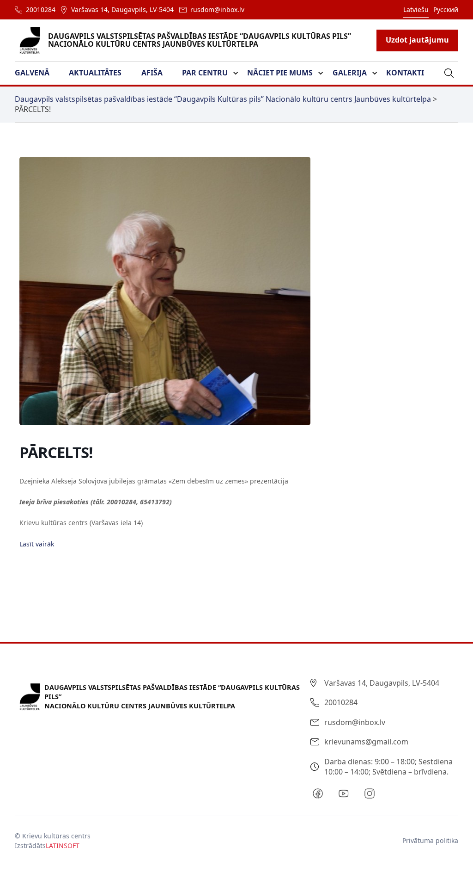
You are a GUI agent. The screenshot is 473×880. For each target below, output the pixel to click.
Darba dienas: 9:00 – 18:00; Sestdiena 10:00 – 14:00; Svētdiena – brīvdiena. (388, 766)
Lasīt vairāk (36, 543)
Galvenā (32, 73)
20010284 (40, 9)
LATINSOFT (62, 845)
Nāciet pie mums (280, 73)
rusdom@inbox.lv (217, 9)
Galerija (350, 73)
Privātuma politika (430, 840)
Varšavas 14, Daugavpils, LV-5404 (122, 9)
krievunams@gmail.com (366, 742)
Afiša (152, 73)
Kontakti (405, 73)
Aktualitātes (95, 73)
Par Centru (205, 73)
